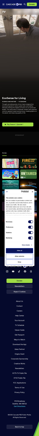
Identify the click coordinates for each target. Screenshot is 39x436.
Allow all (19, 250)
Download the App (19, 344)
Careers (19, 311)
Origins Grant (19, 354)
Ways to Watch (19, 340)
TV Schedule (19, 325)
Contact (19, 306)
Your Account (19, 320)
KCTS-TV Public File (19, 373)
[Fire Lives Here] (28, 163)
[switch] (30, 227)
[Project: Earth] (28, 185)
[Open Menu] (36, 12)
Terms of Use (19, 388)
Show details (26, 245)
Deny (19, 262)
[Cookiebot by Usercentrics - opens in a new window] (22, 192)
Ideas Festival (19, 349)
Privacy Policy (20, 392)
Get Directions (19, 406)
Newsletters (19, 286)
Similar (4, 153)
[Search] (24, 4)
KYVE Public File (19, 378)
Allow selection (19, 256)
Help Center (19, 316)
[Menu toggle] (3, 4)
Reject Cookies (19, 292)
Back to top (19, 427)
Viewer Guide (19, 330)
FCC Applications (19, 383)
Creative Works (19, 364)
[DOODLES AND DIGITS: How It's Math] (10, 174)
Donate (32, 4)
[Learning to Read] (10, 163)
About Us (19, 301)
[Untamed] (28, 174)
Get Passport (19, 335)
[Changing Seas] (10, 185)
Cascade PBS (17, 415)
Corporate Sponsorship (19, 359)
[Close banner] (32, 191)
